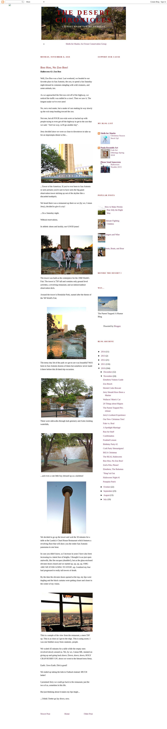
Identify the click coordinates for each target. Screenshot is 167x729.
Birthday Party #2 (110, 444)
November (108, 376)
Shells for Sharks (108, 133)
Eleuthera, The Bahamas (113, 469)
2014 (103, 352)
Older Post (88, 714)
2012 (103, 360)
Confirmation (108, 436)
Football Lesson (109, 440)
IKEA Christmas (110, 452)
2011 (103, 364)
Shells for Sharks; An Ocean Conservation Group (86, 44)
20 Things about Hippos (113, 404)
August (106, 495)
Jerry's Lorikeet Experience (114, 415)
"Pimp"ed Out (109, 473)
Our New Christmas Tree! (113, 419)
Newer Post (45, 714)
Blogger (117, 326)
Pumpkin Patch (109, 482)
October (107, 487)
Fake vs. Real (108, 423)
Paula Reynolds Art (109, 148)
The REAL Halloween (112, 457)
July (105, 499)
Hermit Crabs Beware (112, 388)
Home (67, 714)
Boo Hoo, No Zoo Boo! (113, 461)
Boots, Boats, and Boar (114, 248)
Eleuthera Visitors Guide (113, 380)
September (108, 491)
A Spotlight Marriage (111, 427)
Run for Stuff (108, 432)
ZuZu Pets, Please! (111, 465)
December (107, 372)
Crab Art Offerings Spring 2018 (117, 152)
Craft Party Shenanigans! (113, 448)
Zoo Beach (107, 384)
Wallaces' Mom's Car (111, 399)
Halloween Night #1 (111, 477)
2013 (103, 356)
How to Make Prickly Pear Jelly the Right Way (114, 210)
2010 (103, 368)
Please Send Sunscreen (111, 162)
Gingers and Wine (112, 234)
